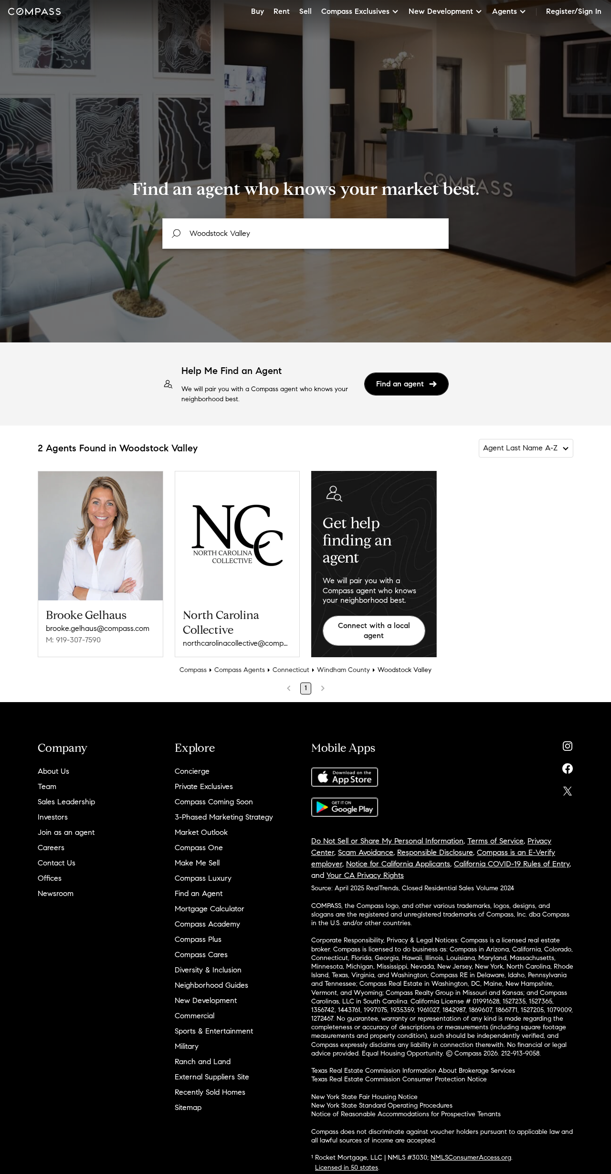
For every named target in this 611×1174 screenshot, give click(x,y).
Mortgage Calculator (209, 908)
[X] (567, 789)
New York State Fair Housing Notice (364, 1097)
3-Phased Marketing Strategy (224, 817)
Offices (50, 878)
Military (187, 1046)
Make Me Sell (197, 862)
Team (47, 786)
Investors (53, 817)
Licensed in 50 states (346, 1167)
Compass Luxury (203, 878)
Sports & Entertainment (214, 1030)
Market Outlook (201, 832)
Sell (305, 11)
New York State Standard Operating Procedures (382, 1105)
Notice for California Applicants (398, 863)
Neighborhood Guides (211, 985)
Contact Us (56, 862)
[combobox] (305, 233)
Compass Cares (201, 954)
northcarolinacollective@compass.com (237, 643)
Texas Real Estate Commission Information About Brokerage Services (413, 1071)
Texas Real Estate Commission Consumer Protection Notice (399, 1079)
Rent (282, 11)
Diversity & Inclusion (208, 969)
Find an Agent (198, 893)
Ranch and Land (203, 1061)
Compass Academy (207, 924)
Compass (193, 670)
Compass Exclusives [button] (355, 11)
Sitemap (188, 1107)
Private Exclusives (204, 786)
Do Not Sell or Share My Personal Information (387, 840)
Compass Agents (239, 670)
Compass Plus (198, 939)
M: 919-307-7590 (73, 639)
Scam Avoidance (365, 852)
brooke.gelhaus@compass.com (97, 628)
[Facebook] (567, 766)
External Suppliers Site (212, 1076)
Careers (51, 847)
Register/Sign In (573, 11)
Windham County (343, 670)
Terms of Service (495, 840)
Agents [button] (504, 11)
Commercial (194, 1015)
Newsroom (56, 893)
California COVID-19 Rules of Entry (511, 863)
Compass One (199, 847)
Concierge (192, 771)
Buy (257, 11)
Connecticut (291, 670)
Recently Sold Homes (210, 1092)
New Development (206, 1000)
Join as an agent (66, 832)
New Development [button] (441, 11)
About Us (53, 771)
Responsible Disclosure (435, 852)
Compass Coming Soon (214, 801)
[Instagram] (567, 744)
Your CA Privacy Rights (365, 875)
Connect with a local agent (374, 630)
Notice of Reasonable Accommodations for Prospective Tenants (406, 1114)
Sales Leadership (66, 801)
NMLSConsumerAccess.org (471, 1157)
